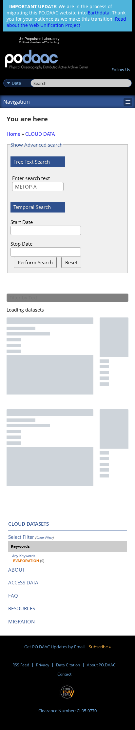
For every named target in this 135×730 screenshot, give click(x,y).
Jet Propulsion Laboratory (39, 39)
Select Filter (21, 537)
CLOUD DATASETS (28, 523)
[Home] (46, 60)
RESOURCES (21, 608)
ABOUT (16, 569)
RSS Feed (20, 665)
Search (37, 76)
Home (13, 134)
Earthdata (98, 13)
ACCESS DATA (23, 582)
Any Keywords (23, 556)
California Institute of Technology (39, 42)
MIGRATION (21, 621)
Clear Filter (44, 537)
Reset (71, 262)
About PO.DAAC (101, 665)
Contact (64, 674)
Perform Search (35, 262)
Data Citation (68, 665)
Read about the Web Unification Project (66, 22)
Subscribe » (100, 647)
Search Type (16, 76)
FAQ (13, 595)
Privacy (42, 665)
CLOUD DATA (40, 134)
